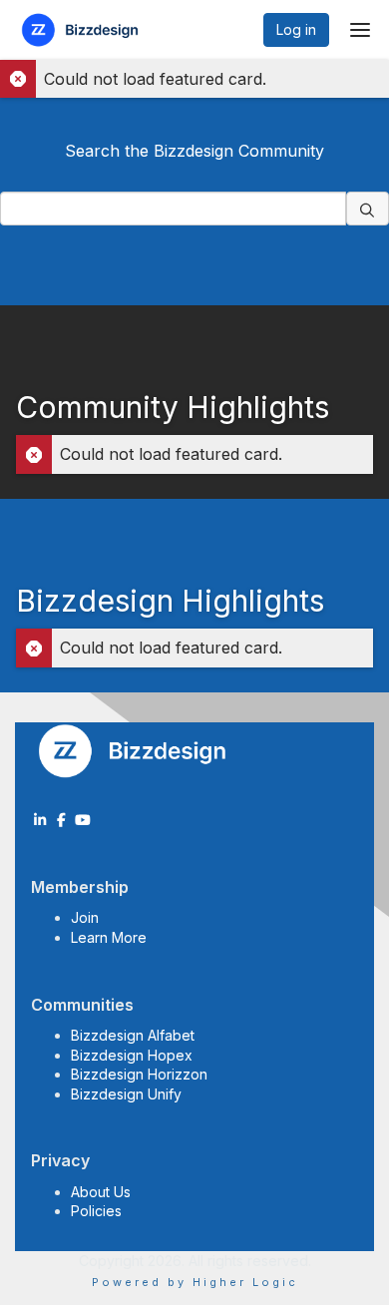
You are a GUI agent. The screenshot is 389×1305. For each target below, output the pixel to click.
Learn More (109, 937)
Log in (296, 29)
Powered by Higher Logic (195, 1282)
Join (85, 917)
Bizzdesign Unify (126, 1094)
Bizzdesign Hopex (132, 1055)
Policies (96, 1210)
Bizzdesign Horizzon (139, 1074)
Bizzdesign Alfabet (132, 1035)
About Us (101, 1191)
